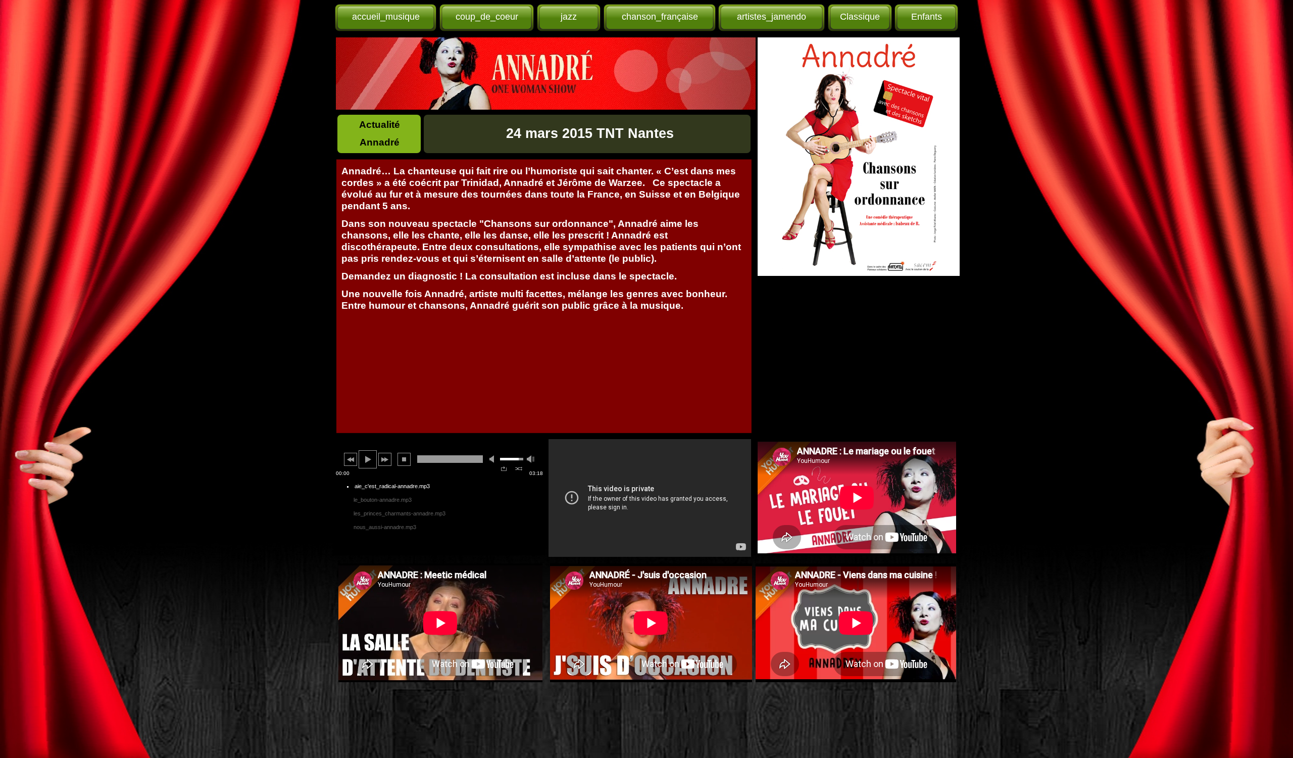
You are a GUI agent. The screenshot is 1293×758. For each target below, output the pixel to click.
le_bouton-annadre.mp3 (383, 500)
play (368, 459)
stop (404, 459)
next (385, 459)
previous (350, 459)
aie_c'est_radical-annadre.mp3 (392, 486)
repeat (504, 468)
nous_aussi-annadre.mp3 (385, 527)
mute (493, 459)
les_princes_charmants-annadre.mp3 (399, 513)
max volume (530, 459)
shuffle (519, 468)
